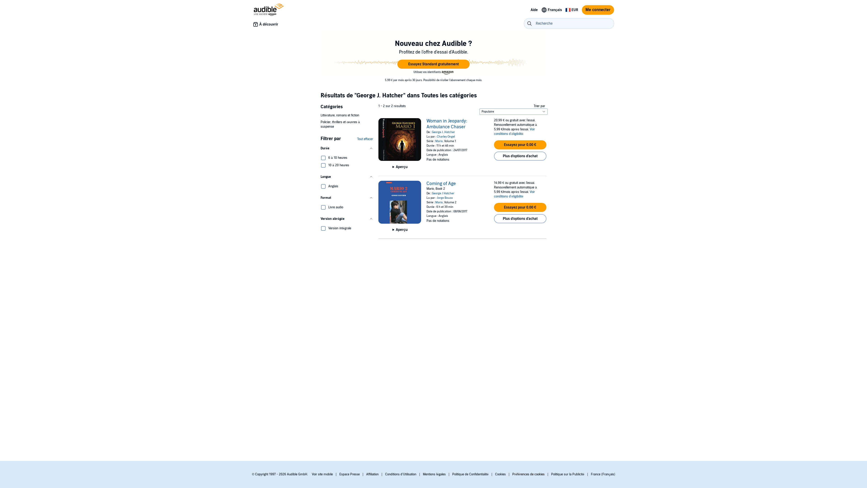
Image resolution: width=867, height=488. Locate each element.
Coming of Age (441, 183)
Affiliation (372, 474)
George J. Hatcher (443, 132)
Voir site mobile (322, 474)
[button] (433, 64)
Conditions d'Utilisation (400, 474)
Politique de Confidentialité (470, 474)
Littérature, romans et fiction (340, 115)
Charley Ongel (446, 136)
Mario (439, 141)
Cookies (500, 474)
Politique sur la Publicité (567, 474)
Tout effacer (365, 139)
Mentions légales (434, 474)
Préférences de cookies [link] (528, 474)
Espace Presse (349, 474)
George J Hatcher (443, 193)
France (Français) (603, 474)
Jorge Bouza (445, 198)
